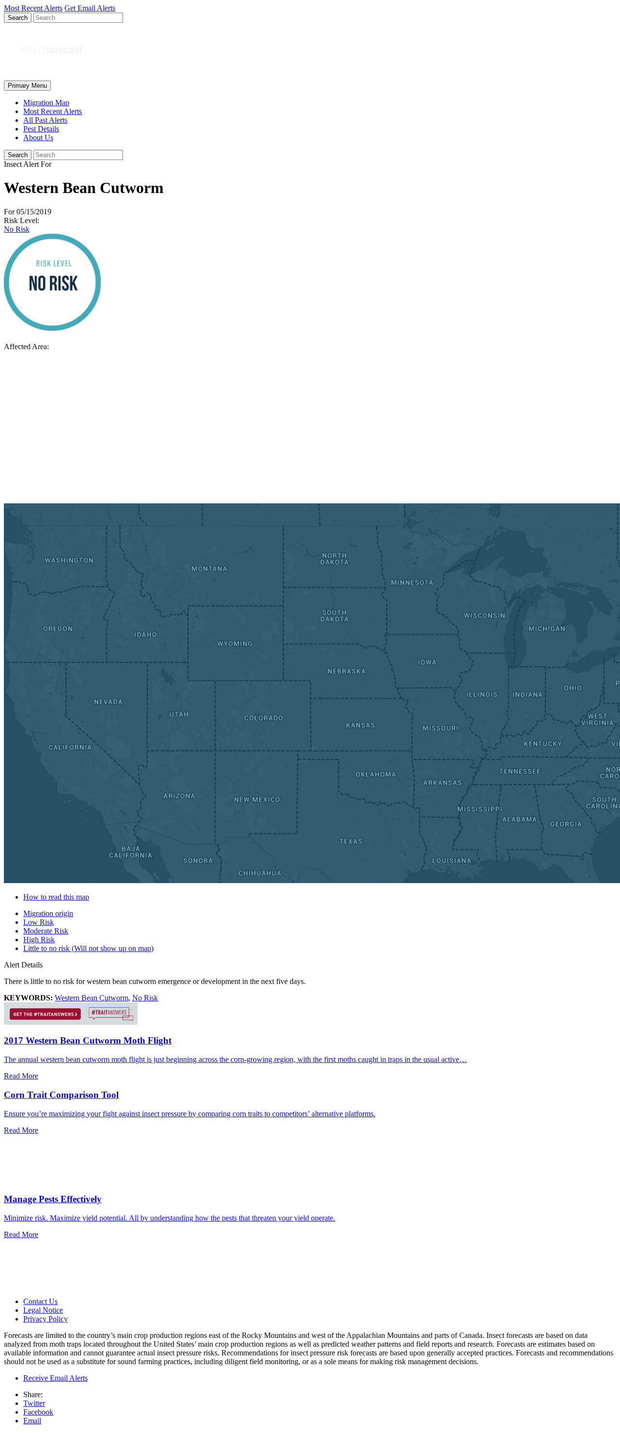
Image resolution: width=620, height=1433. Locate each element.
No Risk (17, 229)
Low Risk (38, 922)
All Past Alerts (45, 120)
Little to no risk (88, 948)
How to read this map (56, 897)
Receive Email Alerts (55, 1378)
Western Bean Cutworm (91, 998)
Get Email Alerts (89, 8)
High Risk (39, 939)
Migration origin (48, 913)
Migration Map (46, 102)
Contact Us (40, 1301)
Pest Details (41, 129)
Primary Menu (27, 85)
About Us (38, 137)
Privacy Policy (45, 1319)
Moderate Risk (45, 931)
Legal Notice (43, 1310)
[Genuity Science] (71, 1022)
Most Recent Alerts (52, 111)
